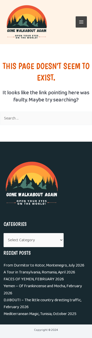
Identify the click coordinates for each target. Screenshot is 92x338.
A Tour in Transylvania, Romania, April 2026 (39, 272)
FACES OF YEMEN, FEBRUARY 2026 (34, 279)
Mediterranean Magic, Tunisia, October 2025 (40, 313)
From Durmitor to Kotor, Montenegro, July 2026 (44, 265)
